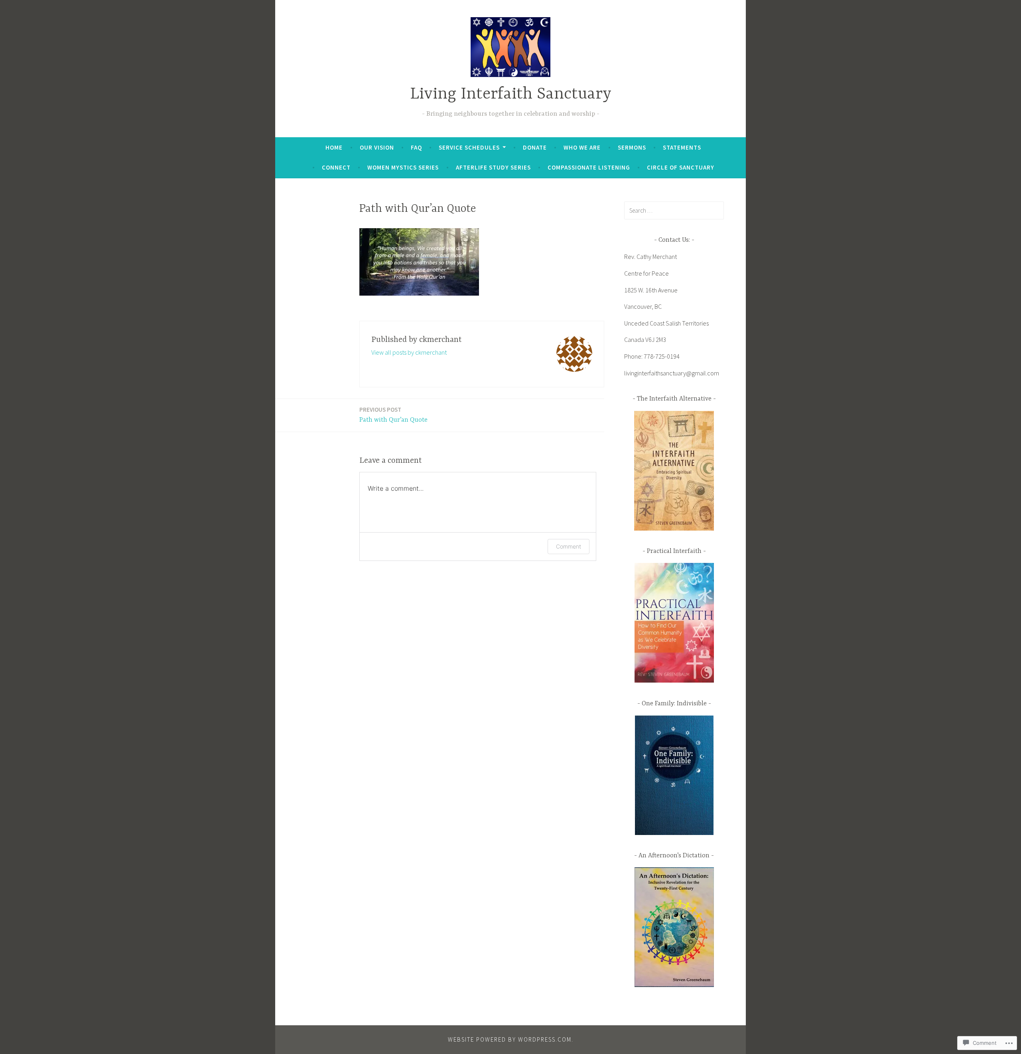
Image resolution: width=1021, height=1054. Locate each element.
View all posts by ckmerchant (409, 352)
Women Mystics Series (403, 167)
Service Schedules (469, 147)
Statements (682, 147)
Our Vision (377, 147)
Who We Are (582, 147)
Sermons (632, 147)
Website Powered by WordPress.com (510, 1039)
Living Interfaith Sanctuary (510, 94)
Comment (568, 546)
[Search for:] (674, 210)
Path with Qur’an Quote (393, 415)
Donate (535, 147)
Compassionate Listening (589, 167)
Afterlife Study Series (493, 167)
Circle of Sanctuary (680, 167)
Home (334, 147)
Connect (336, 167)
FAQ (416, 147)
